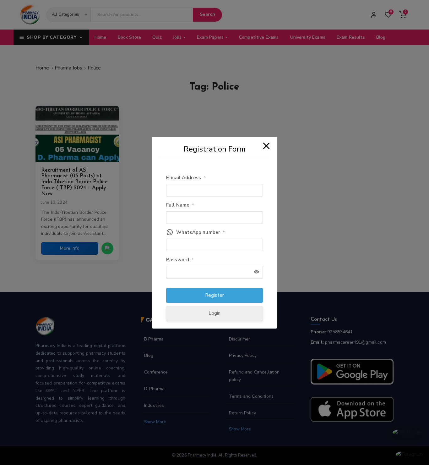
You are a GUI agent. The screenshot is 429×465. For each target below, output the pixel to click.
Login (215, 313)
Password (180, 260)
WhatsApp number (200, 232)
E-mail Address (186, 177)
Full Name (180, 205)
